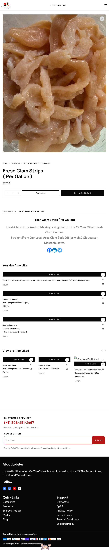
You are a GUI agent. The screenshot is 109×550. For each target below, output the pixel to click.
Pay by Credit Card (82, 193)
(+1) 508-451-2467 (19, 422)
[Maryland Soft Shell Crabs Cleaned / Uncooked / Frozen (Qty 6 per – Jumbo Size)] (90, 361)
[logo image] (6, 4)
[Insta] (9, 488)
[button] (102, 350)
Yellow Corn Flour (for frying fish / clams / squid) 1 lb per (16, 302)
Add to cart (41, 193)
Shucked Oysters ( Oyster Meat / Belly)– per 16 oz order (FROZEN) (15, 328)
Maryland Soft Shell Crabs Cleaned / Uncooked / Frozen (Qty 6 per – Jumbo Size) (89, 373)
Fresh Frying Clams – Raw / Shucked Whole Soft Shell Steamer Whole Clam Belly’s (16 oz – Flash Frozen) (46, 280)
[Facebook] (49, 250)
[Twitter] (59, 250)
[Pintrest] (14, 488)
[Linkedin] (54, 250)
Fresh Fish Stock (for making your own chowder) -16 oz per (18, 368)
